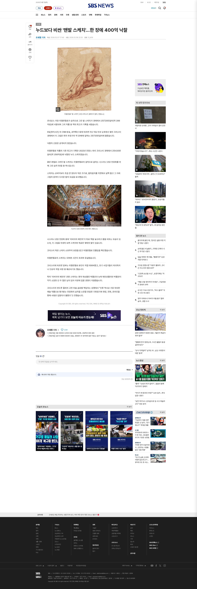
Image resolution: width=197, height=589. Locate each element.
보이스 (75, 543)
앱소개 (132, 541)
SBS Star (152, 545)
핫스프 (136, 455)
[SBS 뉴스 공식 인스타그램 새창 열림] (164, 565)
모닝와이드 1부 (59, 533)
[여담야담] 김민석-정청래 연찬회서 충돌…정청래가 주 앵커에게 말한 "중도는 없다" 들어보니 (77, 336)
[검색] (159, 8)
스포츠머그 (114, 528)
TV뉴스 (107, 15)
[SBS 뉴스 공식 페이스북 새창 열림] (156, 566)
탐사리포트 (96, 544)
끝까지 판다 (96, 548)
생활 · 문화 (39, 541)
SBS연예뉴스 (153, 542)
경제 (55, 15)
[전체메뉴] (37, 14)
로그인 (149, 2)
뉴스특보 (57, 550)
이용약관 (70, 565)
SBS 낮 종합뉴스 (78, 548)
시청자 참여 (52, 566)
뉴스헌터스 (58, 531)
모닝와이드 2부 (59, 536)
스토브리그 (114, 536)
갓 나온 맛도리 (115, 546)
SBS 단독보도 (97, 531)
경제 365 (95, 536)
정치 (49, 15)
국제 (67, 15)
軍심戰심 (76, 528)
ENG (142, 2)
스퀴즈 (151, 536)
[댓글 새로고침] (43, 356)
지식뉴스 (151, 528)
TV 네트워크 (39, 550)
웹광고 (62, 565)
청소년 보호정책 (131, 578)
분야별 (38, 524)
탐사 (94, 551)
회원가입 (156, 2)
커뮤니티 (151, 533)
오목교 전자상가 (116, 548)
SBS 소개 (40, 566)
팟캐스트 (151, 531)
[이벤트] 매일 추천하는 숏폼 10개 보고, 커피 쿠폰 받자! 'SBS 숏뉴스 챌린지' (73, 514)
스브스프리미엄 (153, 524)
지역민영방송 (141, 566)
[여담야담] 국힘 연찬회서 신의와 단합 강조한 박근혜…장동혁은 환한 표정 (71, 333)
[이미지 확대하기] (58, 109)
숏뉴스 (132, 536)
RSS (131, 544)
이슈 (37, 552)
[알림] (164, 8)
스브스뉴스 (114, 541)
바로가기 (132, 524)
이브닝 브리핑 (77, 531)
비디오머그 (114, 524)
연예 (90, 15)
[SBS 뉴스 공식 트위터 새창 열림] (160, 565)
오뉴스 (56, 541)
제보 (131, 531)
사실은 (94, 528)
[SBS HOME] (164, 2)
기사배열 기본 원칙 (119, 578)
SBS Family (127, 566)
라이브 (132, 533)
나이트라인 (58, 544)
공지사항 (132, 553)
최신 (37, 528)
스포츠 (83, 15)
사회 (61, 15)
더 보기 (129, 406)
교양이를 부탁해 (116, 533)
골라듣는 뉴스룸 (78, 540)
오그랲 (136, 430)
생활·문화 (75, 15)
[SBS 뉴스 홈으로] (101, 5)
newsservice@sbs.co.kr (99, 576)
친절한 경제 (96, 533)
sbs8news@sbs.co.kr (103, 573)
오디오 (75, 536)
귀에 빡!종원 (114, 531)
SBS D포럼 (152, 548)
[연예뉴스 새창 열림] (150, 87)
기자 (131, 539)
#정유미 (153, 8)
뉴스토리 (57, 547)
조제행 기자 (52, 330)
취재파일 (98, 15)
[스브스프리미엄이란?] (152, 412)
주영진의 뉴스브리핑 (60, 539)
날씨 (131, 528)
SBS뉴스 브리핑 (78, 546)
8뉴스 (43, 15)
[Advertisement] (84, 392)
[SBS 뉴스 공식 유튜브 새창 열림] (151, 565)
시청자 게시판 (134, 547)
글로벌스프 (138, 418)
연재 (94, 524)
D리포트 (95, 539)
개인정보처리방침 (81, 565)
